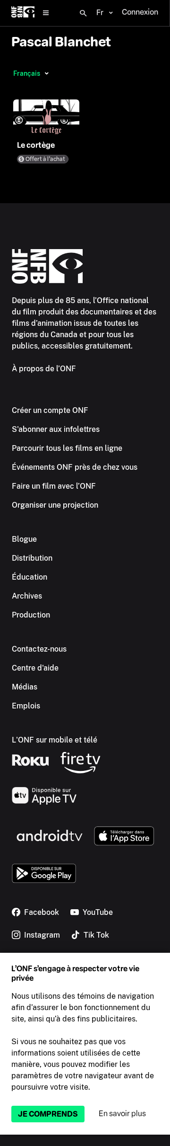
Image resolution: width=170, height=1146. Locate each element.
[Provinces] (46, 73)
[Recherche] (83, 13)
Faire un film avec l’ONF (54, 486)
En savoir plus (122, 1113)
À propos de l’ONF (44, 368)
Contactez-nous (39, 649)
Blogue (24, 539)
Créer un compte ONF (50, 410)
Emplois (26, 705)
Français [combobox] (26, 73)
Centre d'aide (35, 667)
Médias (24, 686)
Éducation (29, 577)
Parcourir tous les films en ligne (67, 448)
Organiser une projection (55, 505)
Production (31, 614)
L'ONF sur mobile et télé (54, 739)
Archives (27, 595)
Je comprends (48, 1114)
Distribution (32, 558)
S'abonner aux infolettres (56, 429)
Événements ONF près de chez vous (74, 467)
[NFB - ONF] (22, 13)
